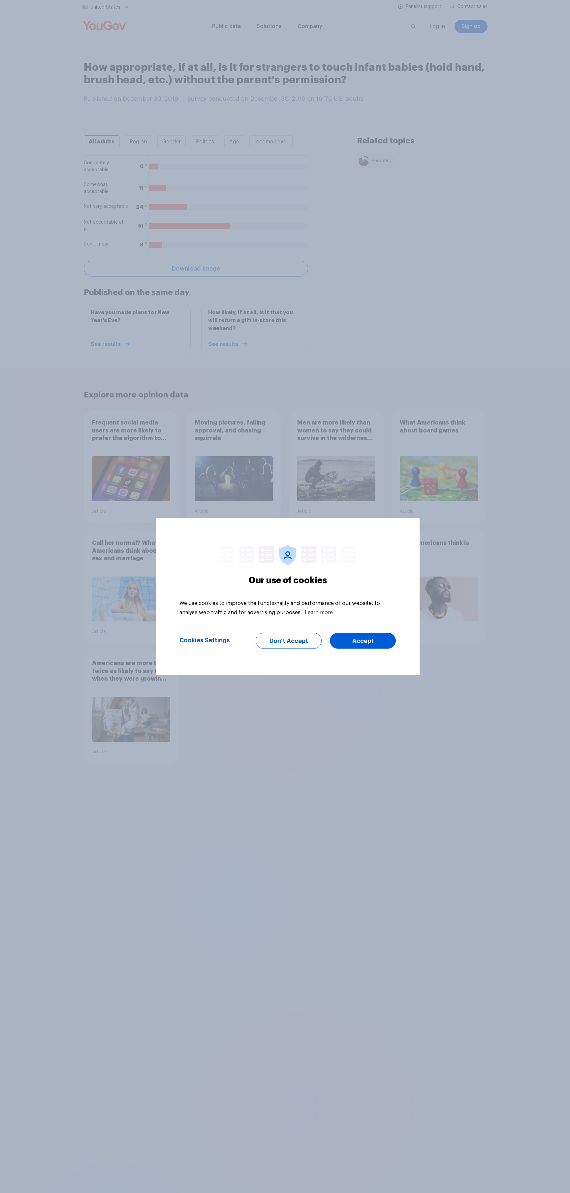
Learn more (319, 612)
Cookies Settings (204, 640)
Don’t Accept (288, 641)
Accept (363, 641)
